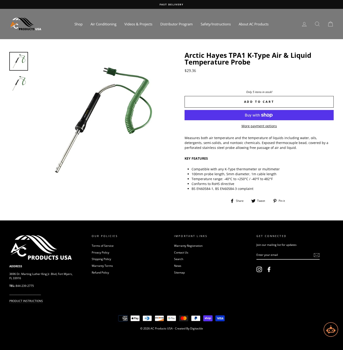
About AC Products (254, 24)
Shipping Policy (101, 259)
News (177, 266)
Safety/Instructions (216, 24)
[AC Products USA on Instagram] (259, 269)
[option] (171, 4)
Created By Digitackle (189, 328)
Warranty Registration (188, 245)
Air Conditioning (103, 24)
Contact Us (181, 252)
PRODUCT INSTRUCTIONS (26, 301)
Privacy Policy (100, 252)
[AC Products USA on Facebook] (269, 269)
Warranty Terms (102, 266)
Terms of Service (103, 245)
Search (178, 259)
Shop (78, 24)
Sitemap (179, 272)
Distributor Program (176, 24)
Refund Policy (100, 272)
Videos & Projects (138, 24)
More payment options (259, 126)
